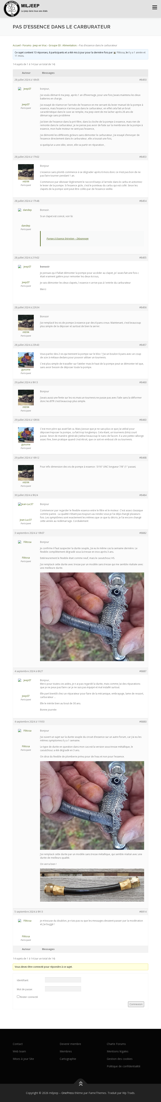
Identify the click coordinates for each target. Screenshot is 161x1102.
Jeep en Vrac (40, 45)
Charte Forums (116, 1044)
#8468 (142, 457)
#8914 (142, 911)
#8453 (142, 156)
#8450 (142, 79)
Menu (154, 7)
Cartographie (68, 1059)
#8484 (142, 495)
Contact (18, 1044)
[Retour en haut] (81, 1084)
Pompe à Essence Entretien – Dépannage (68, 238)
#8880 (142, 721)
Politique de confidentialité (123, 1066)
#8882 (142, 533)
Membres (66, 1051)
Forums (27, 45)
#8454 (142, 201)
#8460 (142, 382)
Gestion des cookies (120, 1059)
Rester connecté (29, 997)
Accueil (17, 45)
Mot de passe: (25, 989)
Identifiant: (23, 980)
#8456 (142, 307)
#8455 (142, 257)
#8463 (142, 419)
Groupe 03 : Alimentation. (63, 45)
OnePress (67, 1093)
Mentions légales (117, 1051)
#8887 (142, 671)
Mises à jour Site (23, 1059)
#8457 (142, 345)
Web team (19, 1051)
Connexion (136, 1004)
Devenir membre (70, 1044)
